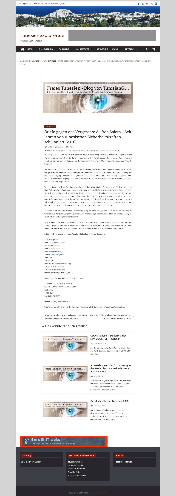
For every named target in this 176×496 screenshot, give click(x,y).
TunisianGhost (49, 61)
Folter (74, 151)
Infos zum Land (46, 49)
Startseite (36, 61)
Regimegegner (94, 151)
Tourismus (64, 49)
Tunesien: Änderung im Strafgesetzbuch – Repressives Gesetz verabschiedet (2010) (66, 317)
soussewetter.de (75, 461)
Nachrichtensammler (77, 475)
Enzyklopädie (102, 49)
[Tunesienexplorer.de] (23, 49)
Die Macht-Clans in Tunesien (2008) (109, 401)
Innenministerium (82, 151)
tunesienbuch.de (75, 465)
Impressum (130, 49)
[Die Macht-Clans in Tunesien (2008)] (65, 398)
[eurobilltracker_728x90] (64, 437)
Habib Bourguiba (57, 254)
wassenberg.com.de (123, 461)
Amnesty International (63, 151)
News (29, 49)
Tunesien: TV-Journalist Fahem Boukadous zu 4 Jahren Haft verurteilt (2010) (110, 317)
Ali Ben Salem (50, 151)
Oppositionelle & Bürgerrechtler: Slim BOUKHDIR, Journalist (108, 337)
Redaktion (59, 147)
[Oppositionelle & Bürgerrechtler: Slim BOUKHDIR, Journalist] (65, 333)
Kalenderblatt (82, 49)
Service (115, 49)
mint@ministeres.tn (57, 270)
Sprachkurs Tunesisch (31, 461)
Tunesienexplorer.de (42, 35)
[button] (33, 49)
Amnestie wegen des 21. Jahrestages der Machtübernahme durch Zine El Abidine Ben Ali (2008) (110, 368)
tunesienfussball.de (76, 468)
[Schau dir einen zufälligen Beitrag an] (153, 49)
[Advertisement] (112, 35)
